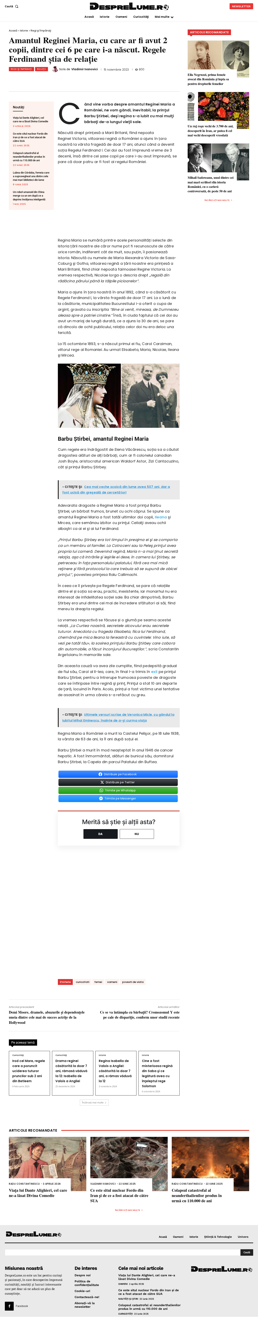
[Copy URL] (91, 79)
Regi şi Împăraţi (41, 30)
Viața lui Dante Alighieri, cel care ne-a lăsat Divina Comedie (38, 1192)
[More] (104, 79)
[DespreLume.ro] (130, 7)
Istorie (24, 30)
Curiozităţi (18, 1055)
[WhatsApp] (64, 79)
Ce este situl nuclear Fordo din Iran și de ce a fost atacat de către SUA (30, 137)
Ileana (161, 517)
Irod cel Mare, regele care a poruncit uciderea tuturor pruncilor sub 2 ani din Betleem (28, 1071)
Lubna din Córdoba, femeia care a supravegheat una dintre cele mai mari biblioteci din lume (31, 176)
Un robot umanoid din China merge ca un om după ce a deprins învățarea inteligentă (29, 195)
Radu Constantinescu (24, 1183)
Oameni (123, 1283)
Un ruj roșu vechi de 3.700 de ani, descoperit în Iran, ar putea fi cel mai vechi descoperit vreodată (210, 130)
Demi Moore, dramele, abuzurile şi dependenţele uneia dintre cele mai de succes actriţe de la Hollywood (47, 1017)
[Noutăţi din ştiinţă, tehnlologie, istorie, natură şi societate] (34, 1234)
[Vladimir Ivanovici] (55, 69)
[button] (12, 6)
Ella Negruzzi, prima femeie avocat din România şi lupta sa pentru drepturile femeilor (208, 79)
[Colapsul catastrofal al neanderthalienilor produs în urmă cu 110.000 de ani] (210, 1164)
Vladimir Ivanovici (84, 69)
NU (137, 834)
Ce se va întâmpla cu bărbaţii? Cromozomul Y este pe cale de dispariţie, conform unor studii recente (140, 1015)
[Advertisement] (129, 1326)
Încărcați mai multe (93, 1102)
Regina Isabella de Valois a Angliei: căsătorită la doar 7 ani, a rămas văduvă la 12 (115, 1071)
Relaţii (41, 69)
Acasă (13, 30)
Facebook (22, 1306)
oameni (112, 982)
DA (100, 834)
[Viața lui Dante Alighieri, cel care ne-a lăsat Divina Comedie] (47, 1164)
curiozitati (82, 982)
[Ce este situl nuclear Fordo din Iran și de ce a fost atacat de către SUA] (129, 1164)
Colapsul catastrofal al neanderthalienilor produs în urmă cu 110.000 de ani (29, 157)
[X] (51, 79)
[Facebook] (38, 79)
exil (154, 671)
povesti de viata (133, 982)
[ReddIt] (78, 79)
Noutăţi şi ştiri (128, 1298)
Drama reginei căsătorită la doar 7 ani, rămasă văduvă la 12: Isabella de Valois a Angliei (71, 1071)
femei (98, 982)
